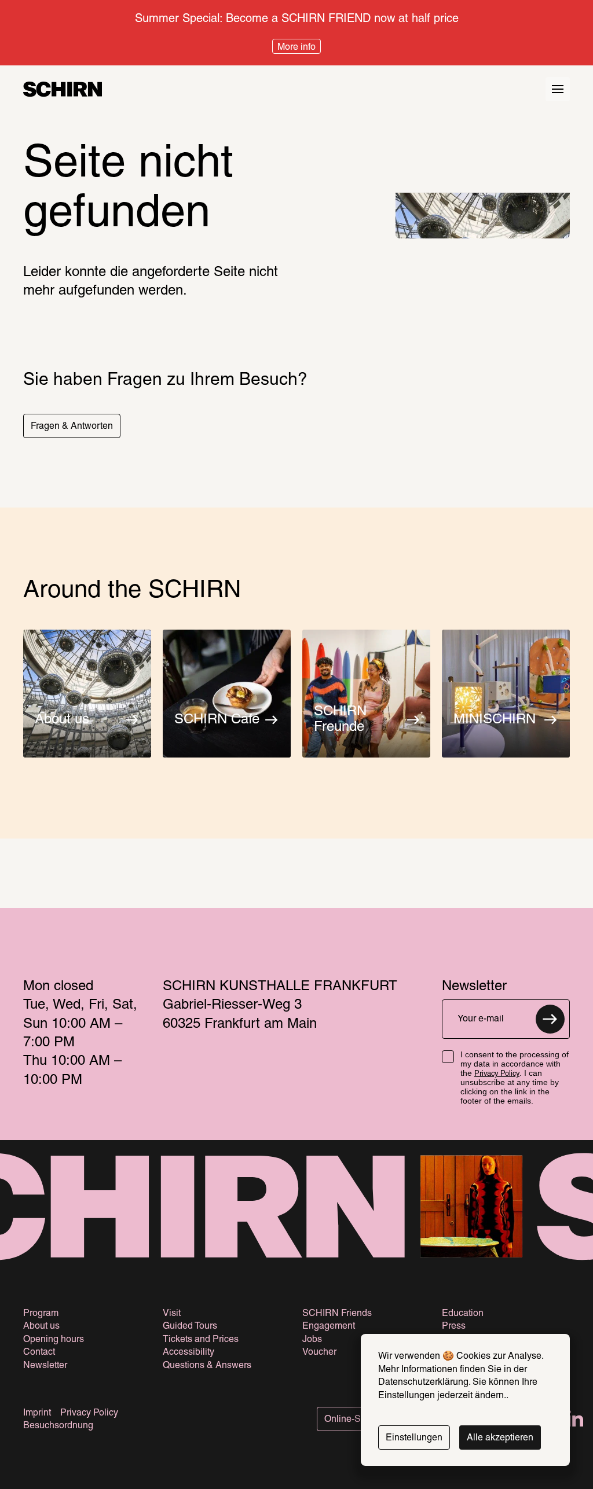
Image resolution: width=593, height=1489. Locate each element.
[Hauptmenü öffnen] (558, 89)
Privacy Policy (496, 1074)
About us (41, 1326)
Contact (39, 1352)
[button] (71, 426)
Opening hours (53, 1340)
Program (40, 1314)
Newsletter (45, 1366)
